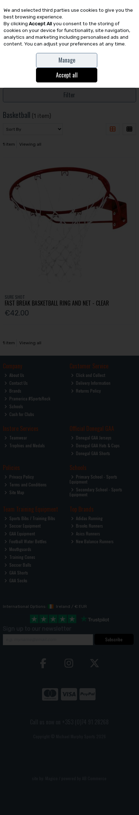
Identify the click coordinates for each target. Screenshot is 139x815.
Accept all (67, 75)
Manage (66, 60)
